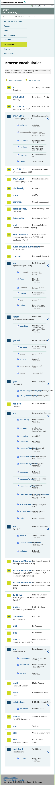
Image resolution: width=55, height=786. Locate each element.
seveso (16, 716)
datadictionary (20, 209)
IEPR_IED (18, 595)
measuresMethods (25, 457)
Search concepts (34, 80)
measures (24, 441)
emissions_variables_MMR (25, 391)
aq (14, 87)
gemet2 (16, 340)
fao (14, 263)
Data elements (9, 35)
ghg (15, 381)
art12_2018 (18, 106)
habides (17, 404)
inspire (16, 607)
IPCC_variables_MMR (25, 396)
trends (22, 161)
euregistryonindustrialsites (22, 247)
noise (15, 693)
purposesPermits (25, 479)
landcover (18, 616)
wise (15, 740)
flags (22, 279)
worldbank (18, 749)
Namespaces (8, 54)
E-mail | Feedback (10, 778)
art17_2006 (18, 116)
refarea (23, 293)
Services (6, 49)
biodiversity (19, 188)
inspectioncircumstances (25, 543)
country (23, 758)
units (22, 518)
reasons (23, 155)
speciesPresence (25, 504)
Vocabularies (8, 44)
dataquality (18, 218)
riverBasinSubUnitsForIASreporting (25, 494)
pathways (24, 472)
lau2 (15, 633)
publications (19, 702)
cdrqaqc (23, 428)
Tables (6, 31)
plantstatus (24, 665)
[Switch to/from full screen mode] (39, 6)
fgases (16, 317)
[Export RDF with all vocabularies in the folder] (48, 118)
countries (24, 141)
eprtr (15, 225)
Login (34, 6)
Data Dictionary (23, 17)
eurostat (17, 256)
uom (15, 733)
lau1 (15, 626)
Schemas (7, 40)
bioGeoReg (24, 420)
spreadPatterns (25, 511)
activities (23, 125)
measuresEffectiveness (25, 448)
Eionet (14, 17)
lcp (14, 649)
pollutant (23, 551)
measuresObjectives (25, 464)
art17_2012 (18, 169)
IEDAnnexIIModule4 (22, 583)
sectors (23, 673)
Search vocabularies (15, 80)
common (17, 202)
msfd (15, 683)
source (23, 359)
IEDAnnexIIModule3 (22, 570)
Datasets (6, 26)
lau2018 (17, 639)
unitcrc (23, 305)
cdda (15, 195)
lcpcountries (25, 658)
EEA (14, 2)
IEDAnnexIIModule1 (22, 561)
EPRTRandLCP (20, 234)
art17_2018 (18, 179)
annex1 (23, 536)
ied (14, 526)
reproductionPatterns (25, 486)
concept (23, 347)
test (14, 726)
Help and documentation (12, 21)
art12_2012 (18, 97)
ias (14, 413)
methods (23, 147)
